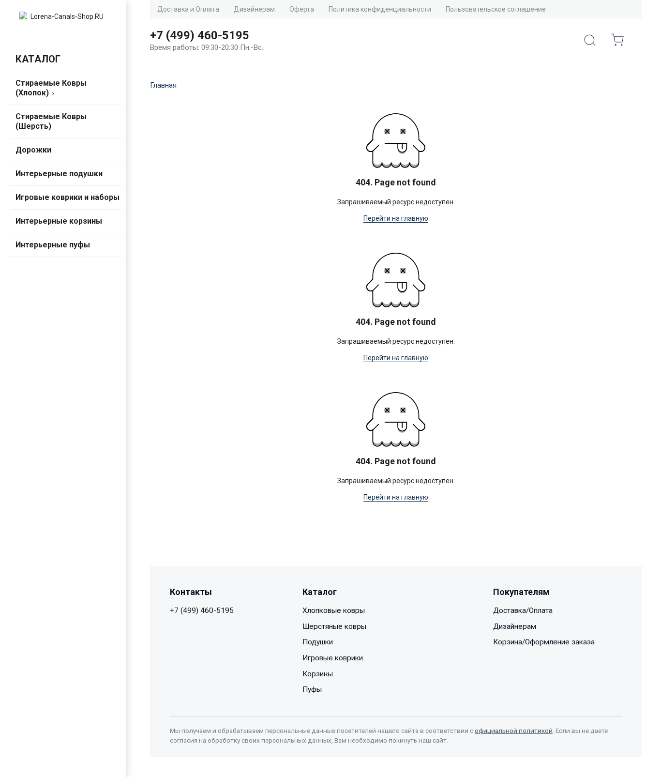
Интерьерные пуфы (52, 244)
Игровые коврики (332, 658)
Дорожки (33, 149)
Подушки (317, 642)
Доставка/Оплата (523, 610)
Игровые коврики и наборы (67, 197)
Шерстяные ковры (334, 626)
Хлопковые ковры (333, 610)
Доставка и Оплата (188, 9)
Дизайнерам (254, 9)
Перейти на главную (395, 218)
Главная (163, 85)
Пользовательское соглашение (496, 9)
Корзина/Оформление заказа (544, 642)
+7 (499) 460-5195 (202, 610)
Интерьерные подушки (59, 173)
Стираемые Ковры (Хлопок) (51, 87)
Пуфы (312, 689)
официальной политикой (514, 730)
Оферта (301, 9)
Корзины (317, 674)
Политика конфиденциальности (380, 9)
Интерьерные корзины (58, 221)
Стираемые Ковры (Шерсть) (51, 121)
